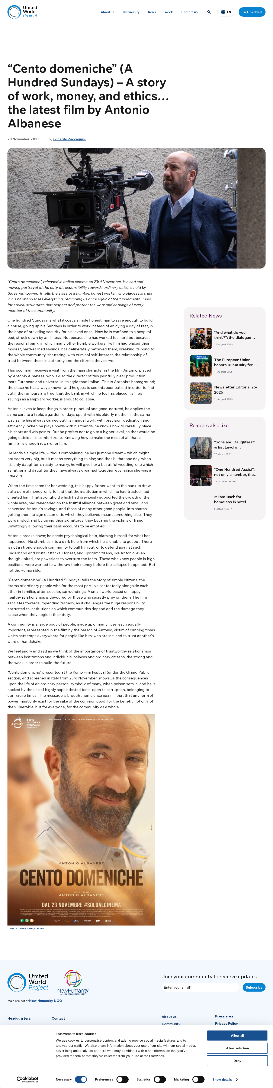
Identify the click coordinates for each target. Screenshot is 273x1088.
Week (168, 12)
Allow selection (237, 1048)
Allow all (237, 1035)
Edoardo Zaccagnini (69, 139)
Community (131, 12)
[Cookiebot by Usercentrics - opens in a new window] (27, 1079)
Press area (224, 1016)
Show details (222, 1079)
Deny (237, 1061)
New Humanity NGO (45, 1000)
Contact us (189, 12)
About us (107, 12)
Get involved (252, 12)
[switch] (122, 1079)
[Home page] (22, 12)
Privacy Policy (226, 1023)
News (152, 12)
